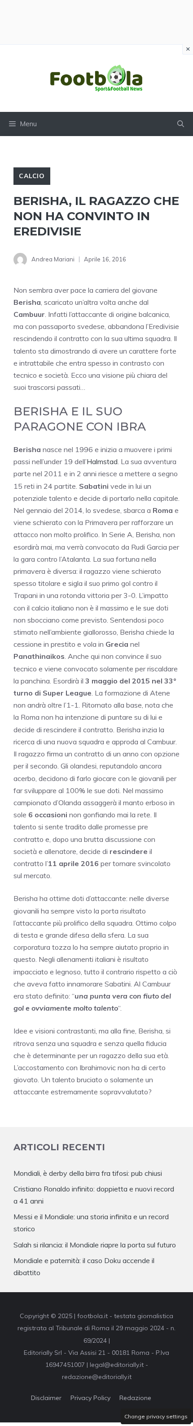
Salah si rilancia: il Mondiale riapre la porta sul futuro (94, 1244)
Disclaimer (46, 1398)
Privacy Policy (90, 1398)
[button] (180, 124)
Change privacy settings (156, 1416)
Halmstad (102, 461)
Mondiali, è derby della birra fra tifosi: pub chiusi (87, 1173)
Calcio (32, 176)
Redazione (135, 1398)
